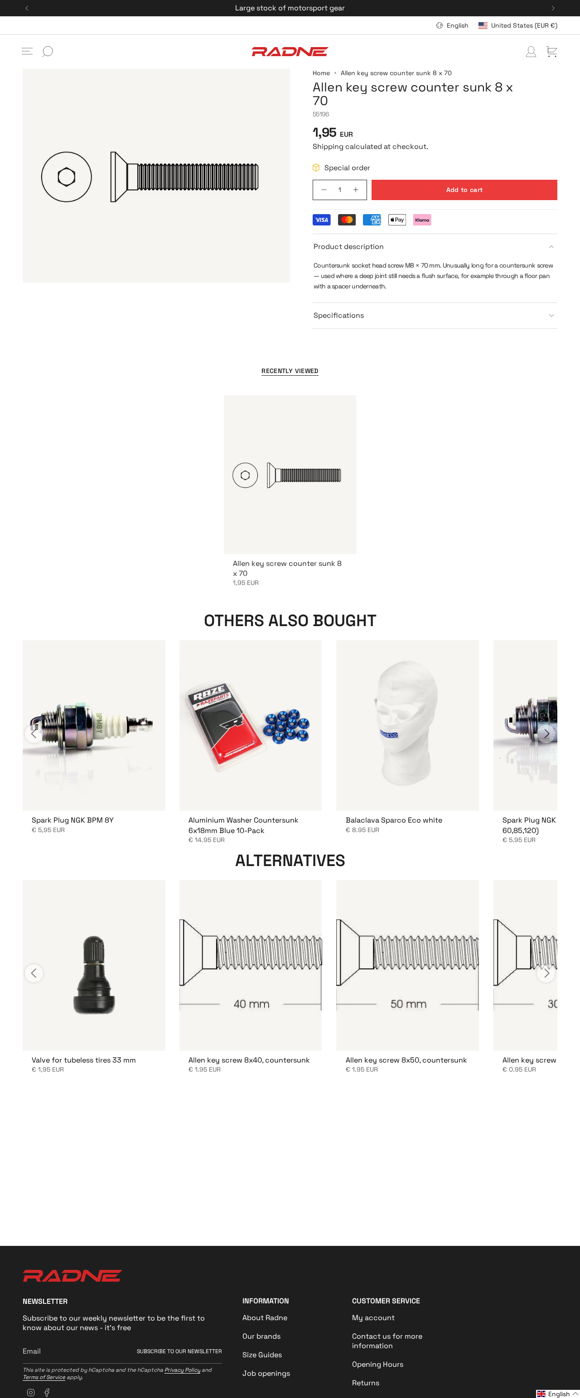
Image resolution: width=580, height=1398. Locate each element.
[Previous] (27, 8)
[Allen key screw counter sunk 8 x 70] (290, 474)
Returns (365, 1383)
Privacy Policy (182, 1370)
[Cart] (551, 51)
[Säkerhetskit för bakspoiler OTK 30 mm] (94, 725)
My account (373, 1317)
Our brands (261, 1336)
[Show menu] (27, 51)
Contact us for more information (387, 1340)
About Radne (264, 1317)
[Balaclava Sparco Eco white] (408, 725)
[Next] (553, 8)
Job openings (266, 1373)
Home (321, 73)
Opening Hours (377, 1364)
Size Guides (262, 1355)
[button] (558, 1394)
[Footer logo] (72, 1276)
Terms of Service (44, 1377)
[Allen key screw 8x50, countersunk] (408, 965)
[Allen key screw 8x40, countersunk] (250, 965)
